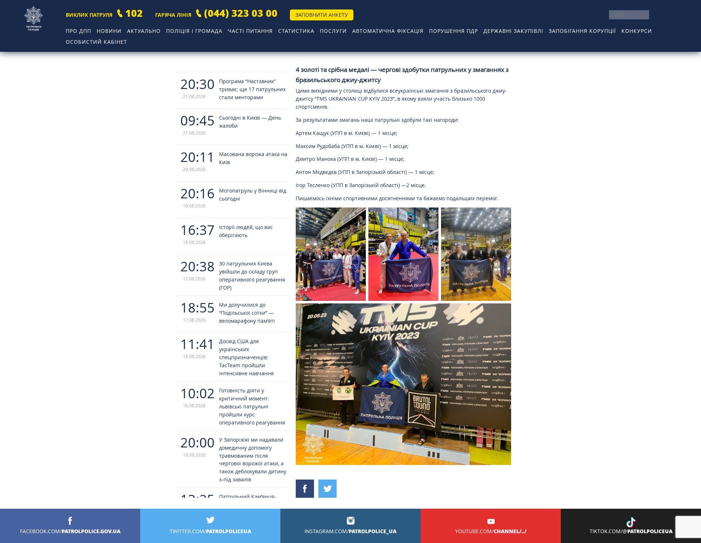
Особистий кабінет (96, 41)
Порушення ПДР (453, 30)
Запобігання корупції (582, 30)
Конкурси (636, 30)
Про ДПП (78, 30)
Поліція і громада (194, 30)
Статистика (296, 30)
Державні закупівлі (513, 30)
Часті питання (250, 30)
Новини (109, 30)
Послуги (333, 30)
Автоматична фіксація (388, 30)
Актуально (144, 30)
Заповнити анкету (321, 14)
